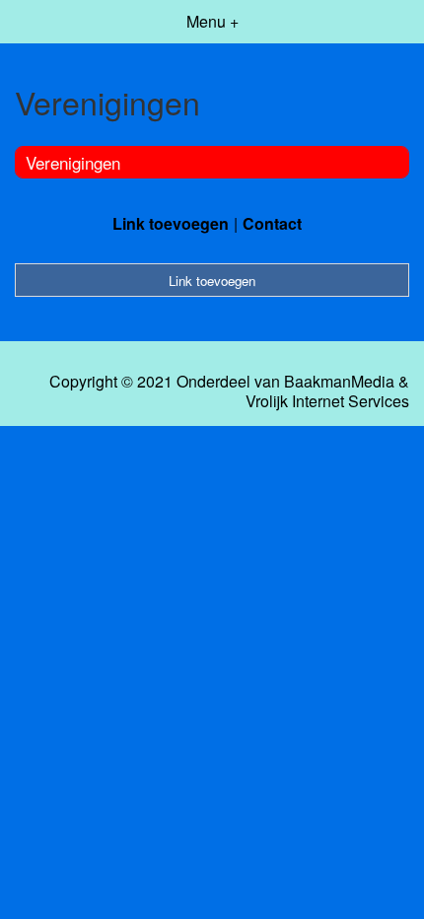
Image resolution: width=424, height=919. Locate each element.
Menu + (212, 21)
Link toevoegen (170, 223)
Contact (272, 223)
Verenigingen (73, 162)
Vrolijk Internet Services (327, 401)
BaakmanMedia (339, 381)
